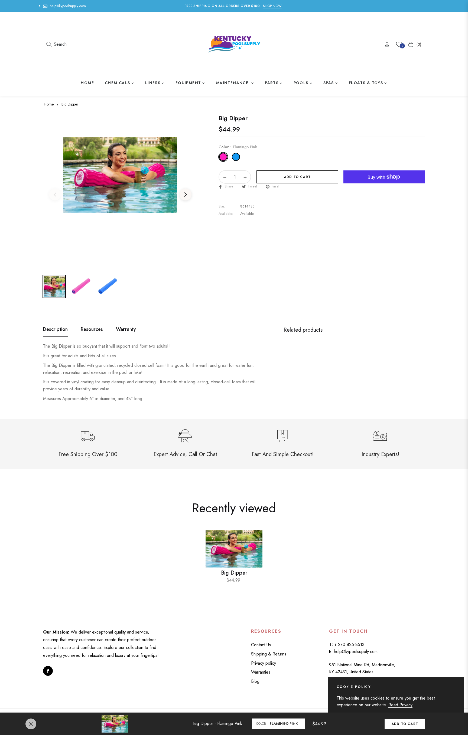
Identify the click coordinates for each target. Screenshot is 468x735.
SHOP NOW (272, 5)
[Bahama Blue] (236, 157)
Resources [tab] (92, 329)
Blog (255, 681)
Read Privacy (400, 705)
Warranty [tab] (126, 329)
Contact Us (261, 645)
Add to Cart (404, 723)
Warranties (260, 672)
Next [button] (185, 194)
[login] (387, 44)
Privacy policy (263, 663)
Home (49, 104)
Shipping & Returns (268, 654)
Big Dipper (234, 573)
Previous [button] (55, 194)
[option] (120, 191)
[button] (56, 44)
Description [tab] (55, 329)
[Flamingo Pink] (223, 157)
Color (261, 723)
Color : (238, 147)
